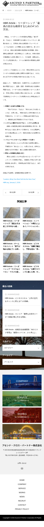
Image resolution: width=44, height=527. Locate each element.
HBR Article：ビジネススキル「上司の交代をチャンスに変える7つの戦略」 (21, 299)
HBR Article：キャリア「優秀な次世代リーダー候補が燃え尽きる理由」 (21, 315)
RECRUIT (22, 501)
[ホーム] (3, 10)
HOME (22, 480)
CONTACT (22, 505)
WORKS (22, 492)
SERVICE (22, 488)
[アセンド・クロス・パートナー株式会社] (19, 4)
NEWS (22, 497)
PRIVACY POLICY (22, 509)
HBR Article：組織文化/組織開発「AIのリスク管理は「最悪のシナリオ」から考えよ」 (21, 331)
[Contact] (22, 468)
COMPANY (22, 484)
